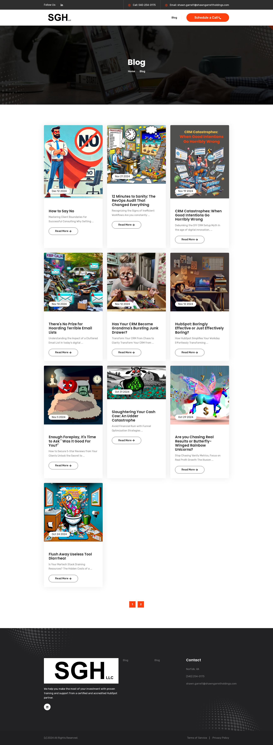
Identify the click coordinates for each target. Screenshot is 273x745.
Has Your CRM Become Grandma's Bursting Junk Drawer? (135, 328)
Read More (62, 231)
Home (131, 71)
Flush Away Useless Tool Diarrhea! (70, 556)
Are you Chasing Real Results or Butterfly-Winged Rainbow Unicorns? (194, 443)
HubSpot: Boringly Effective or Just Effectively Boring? (199, 328)
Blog (174, 17)
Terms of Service (197, 737)
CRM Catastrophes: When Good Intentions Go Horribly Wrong (198, 215)
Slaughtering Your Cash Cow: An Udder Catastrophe (133, 416)
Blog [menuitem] (125, 660)
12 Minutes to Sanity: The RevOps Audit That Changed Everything (133, 200)
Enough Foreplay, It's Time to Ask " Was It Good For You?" (72, 441)
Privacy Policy (220, 737)
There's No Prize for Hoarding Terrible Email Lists (70, 328)
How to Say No (61, 211)
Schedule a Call (206, 17)
